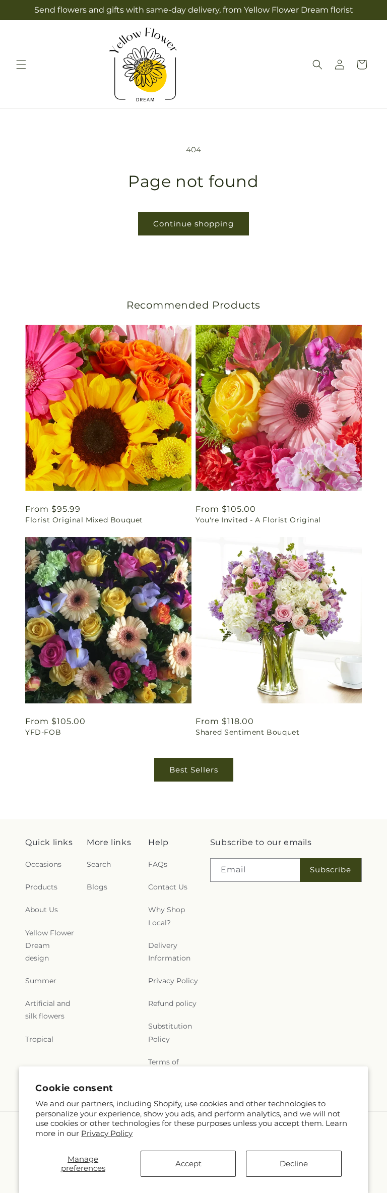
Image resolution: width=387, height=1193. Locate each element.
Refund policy (172, 1003)
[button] (21, 64)
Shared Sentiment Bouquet (247, 732)
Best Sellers (193, 769)
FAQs (157, 864)
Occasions (43, 864)
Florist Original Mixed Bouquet (84, 519)
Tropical (39, 1039)
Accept (188, 1163)
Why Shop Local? (166, 916)
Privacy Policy (107, 1133)
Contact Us (167, 886)
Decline (294, 1163)
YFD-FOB (43, 732)
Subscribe (330, 869)
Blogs (97, 886)
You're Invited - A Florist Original (258, 519)
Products (41, 886)
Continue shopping (193, 223)
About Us (41, 909)
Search (99, 864)
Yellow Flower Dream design (49, 945)
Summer (40, 980)
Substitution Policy (170, 1032)
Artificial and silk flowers (47, 1010)
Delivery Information (169, 952)
